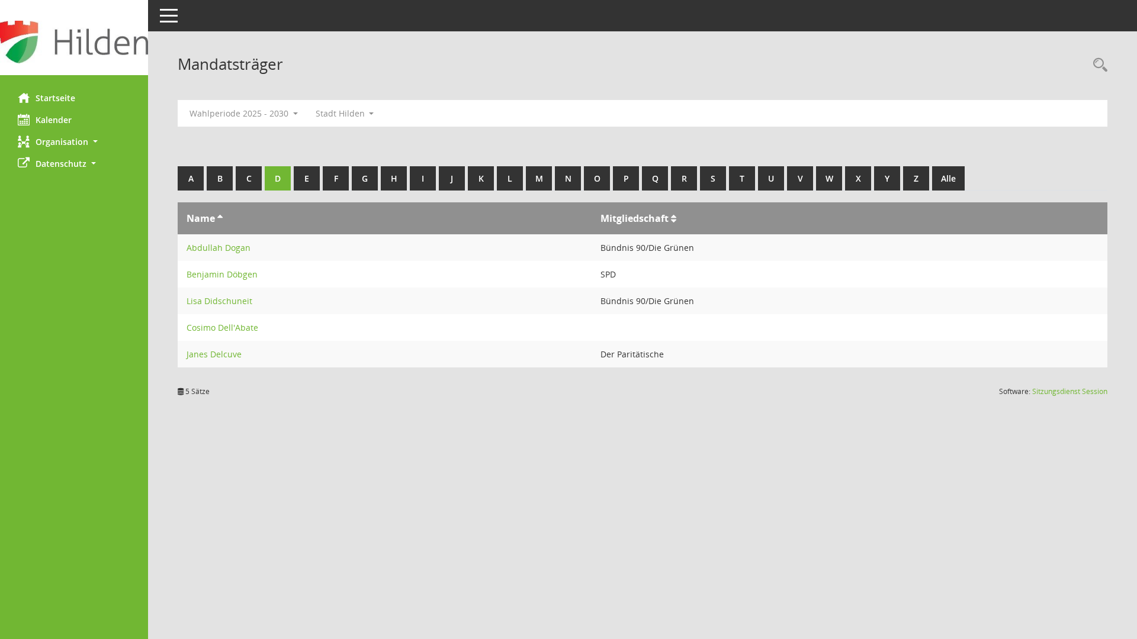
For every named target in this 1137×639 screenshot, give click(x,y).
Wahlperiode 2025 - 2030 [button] (240, 113)
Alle (948, 178)
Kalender (54, 119)
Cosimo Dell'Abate (222, 327)
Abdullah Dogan (218, 247)
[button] (74, 142)
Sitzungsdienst (1069, 391)
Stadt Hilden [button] (341, 113)
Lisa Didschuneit (219, 300)
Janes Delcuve (214, 354)
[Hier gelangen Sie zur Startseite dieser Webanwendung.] (74, 42)
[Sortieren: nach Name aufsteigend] (220, 218)
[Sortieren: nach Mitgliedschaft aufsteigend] (673, 218)
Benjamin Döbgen (222, 274)
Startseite (55, 98)
